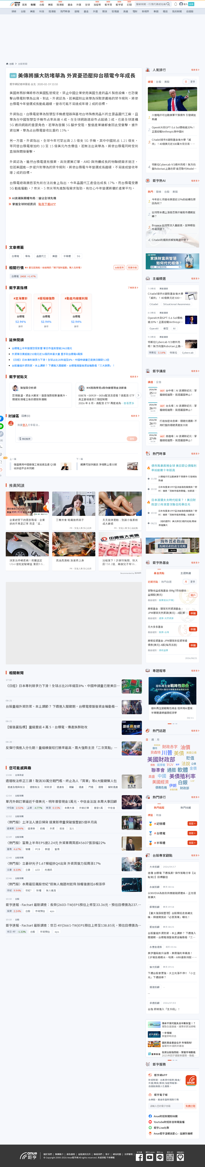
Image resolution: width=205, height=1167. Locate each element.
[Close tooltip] (27, 469)
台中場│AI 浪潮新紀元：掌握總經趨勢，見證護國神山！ (178, 392)
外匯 (78, 4)
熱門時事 (65, 11)
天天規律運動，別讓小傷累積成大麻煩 (120, 521)
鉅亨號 (119, 4)
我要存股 (132, 267)
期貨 (104, 11)
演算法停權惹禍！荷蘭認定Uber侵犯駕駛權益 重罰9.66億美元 (27, 562)
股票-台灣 (164, 632)
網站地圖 (117, 1154)
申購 (193, 613)
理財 (135, 11)
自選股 (189, 11)
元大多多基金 (155, 627)
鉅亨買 (108, 4)
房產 (125, 11)
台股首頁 (119, 267)
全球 (87, 4)
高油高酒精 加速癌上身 (70, 560)
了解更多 (132, 288)
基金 (70, 4)
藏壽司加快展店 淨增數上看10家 (98, 464)
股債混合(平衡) (166, 600)
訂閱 (129, 4)
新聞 (33, 4)
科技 (41, 11)
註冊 (191, 4)
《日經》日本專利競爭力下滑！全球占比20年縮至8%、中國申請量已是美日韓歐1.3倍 (60, 360)
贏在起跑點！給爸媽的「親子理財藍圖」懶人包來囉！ (56, 267)
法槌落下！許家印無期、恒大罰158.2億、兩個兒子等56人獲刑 (120, 562)
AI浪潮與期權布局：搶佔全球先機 (34, 198)
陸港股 (60, 4)
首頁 (24, 4)
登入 (186, 4)
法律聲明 (128, 1154)
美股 (50, 4)
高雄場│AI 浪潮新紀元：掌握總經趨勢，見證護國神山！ (178, 438)
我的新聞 (177, 11)
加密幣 (97, 4)
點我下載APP (47, 204)
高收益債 (163, 650)
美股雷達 (164, 288)
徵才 (107, 1154)
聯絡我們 (98, 1154)
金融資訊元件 (84, 1154)
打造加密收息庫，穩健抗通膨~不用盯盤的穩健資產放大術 (178, 423)
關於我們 (48, 1154)
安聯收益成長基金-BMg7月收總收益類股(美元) (167, 593)
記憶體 (160, 823)
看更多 (133, 377)
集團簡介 (59, 1154)
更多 (192, 81)
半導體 (160, 843)
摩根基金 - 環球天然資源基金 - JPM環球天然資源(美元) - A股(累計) (166, 611)
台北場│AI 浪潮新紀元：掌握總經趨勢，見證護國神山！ (178, 408)
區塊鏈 (115, 11)
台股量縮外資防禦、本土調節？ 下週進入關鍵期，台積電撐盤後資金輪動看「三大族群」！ (63, 365)
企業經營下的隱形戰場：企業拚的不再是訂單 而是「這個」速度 (27, 521)
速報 (76, 11)
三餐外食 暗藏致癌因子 (70, 520)
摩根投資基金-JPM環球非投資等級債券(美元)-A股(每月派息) (167, 643)
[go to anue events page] (176, 4)
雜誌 (165, 11)
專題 (156, 11)
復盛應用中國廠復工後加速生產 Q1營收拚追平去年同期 (35, 466)
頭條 (14, 11)
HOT (162, 390)
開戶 (193, 595)
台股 (41, 4)
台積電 (160, 833)
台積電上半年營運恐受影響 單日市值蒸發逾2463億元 (42, 348)
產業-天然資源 (166, 618)
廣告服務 (71, 1154)
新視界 (145, 11)
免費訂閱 (190, 1106)
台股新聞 (22, 63)
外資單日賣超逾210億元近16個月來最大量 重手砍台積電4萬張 (47, 354)
